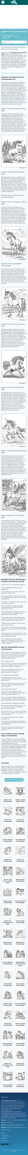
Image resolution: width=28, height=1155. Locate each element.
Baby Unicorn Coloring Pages (7, 800)
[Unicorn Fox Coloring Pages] (20, 851)
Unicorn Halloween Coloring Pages (7, 963)
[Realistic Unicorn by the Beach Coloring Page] (14, 303)
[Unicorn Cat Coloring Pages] (7, 811)
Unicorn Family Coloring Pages (20, 1044)
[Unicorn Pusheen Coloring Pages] (7, 1076)
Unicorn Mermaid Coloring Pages (20, 840)
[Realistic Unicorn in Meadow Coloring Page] (14, 243)
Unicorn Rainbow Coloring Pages (8, 840)
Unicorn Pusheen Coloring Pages (8, 1085)
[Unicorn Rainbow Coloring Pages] (7, 831)
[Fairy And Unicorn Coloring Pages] (7, 1034)
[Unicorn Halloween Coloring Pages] (7, 953)
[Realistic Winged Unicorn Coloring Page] (14, 559)
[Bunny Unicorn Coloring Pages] (20, 870)
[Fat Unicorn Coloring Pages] (20, 1076)
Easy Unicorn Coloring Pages (7, 860)
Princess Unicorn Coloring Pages (20, 1024)
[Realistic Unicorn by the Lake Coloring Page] (14, 495)
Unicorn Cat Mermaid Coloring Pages (8, 922)
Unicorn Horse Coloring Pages (20, 984)
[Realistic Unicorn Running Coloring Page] (14, 366)
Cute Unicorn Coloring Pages (20, 820)
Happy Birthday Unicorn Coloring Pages (20, 964)
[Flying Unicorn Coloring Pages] (20, 933)
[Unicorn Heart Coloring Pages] (7, 975)
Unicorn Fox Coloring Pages (20, 860)
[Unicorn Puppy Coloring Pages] (20, 912)
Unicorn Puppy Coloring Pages (20, 921)
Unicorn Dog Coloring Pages (7, 1024)
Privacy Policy (5, 1135)
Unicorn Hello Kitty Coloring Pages (20, 901)
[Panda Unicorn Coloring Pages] (7, 892)
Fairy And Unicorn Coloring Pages (8, 1044)
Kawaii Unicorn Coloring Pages (7, 943)
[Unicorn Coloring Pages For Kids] (20, 791)
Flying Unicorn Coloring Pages (20, 943)
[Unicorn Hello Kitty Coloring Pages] (20, 892)
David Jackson (9, 35)
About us (3, 1133)
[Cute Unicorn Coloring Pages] (20, 811)
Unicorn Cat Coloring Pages (7, 820)
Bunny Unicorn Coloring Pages (20, 880)
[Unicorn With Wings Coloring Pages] (20, 995)
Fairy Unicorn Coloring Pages (20, 1064)
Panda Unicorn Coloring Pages (7, 901)
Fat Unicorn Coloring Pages (20, 1085)
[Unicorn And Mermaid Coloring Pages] (7, 1054)
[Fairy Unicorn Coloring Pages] (20, 1054)
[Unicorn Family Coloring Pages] (20, 1034)
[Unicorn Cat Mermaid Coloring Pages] (7, 912)
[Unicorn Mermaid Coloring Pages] (20, 831)
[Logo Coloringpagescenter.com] (14, 2)
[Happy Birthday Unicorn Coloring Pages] (20, 953)
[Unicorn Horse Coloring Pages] (20, 975)
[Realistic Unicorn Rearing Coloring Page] (14, 196)
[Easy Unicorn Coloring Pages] (7, 851)
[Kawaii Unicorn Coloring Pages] (7, 933)
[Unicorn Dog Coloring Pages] (7, 1015)
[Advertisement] (14, 17)
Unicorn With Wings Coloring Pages (20, 1004)
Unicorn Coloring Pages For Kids (20, 800)
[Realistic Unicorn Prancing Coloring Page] (14, 151)
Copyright (4, 1138)
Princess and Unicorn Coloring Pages (7, 881)
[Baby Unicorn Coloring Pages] (7, 791)
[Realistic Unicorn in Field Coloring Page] (14, 430)
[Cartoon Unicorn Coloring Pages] (7, 995)
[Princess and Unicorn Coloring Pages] (7, 870)
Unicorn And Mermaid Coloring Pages (8, 1065)
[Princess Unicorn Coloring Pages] (20, 1015)
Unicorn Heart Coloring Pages (7, 984)
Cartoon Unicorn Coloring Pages (7, 1004)
